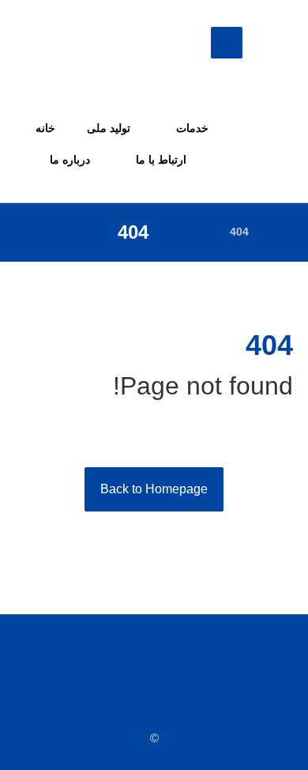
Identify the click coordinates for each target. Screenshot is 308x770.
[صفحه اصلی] (280, 231)
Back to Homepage (154, 489)
